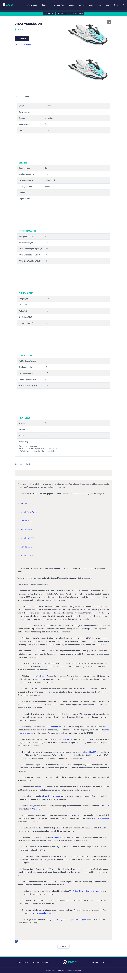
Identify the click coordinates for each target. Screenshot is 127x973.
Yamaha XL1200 (27, 547)
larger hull (59, 641)
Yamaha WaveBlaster (29, 512)
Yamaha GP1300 (27, 538)
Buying (81, 5)
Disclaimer (94, 962)
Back (64, 946)
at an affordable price (100, 818)
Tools (44, 5)
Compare (21, 39)
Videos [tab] (27, 96)
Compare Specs (49, 13)
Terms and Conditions (41, 962)
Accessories (104, 5)
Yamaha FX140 (27, 503)
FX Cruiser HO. (34, 809)
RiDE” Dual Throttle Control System (84, 891)
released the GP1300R (51, 796)
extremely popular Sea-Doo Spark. (45, 913)
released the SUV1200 (92, 752)
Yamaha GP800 (27, 521)
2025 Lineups (32, 5)
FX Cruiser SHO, (57, 837)
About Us (106, 962)
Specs (71, 5)
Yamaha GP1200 (27, 529)
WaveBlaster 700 (43, 676)
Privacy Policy (22, 962)
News (116, 5)
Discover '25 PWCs (63, 13)
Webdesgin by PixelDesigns (74, 970)
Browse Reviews (78, 13)
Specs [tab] (18, 96)
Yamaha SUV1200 (28, 556)
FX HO (107, 806)
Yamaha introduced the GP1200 (55, 727)
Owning (91, 5)
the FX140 (42, 787)
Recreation (27, 44)
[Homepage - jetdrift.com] (7, 4)
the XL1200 (66, 739)
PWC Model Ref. (57, 5)
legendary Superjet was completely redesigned (67, 919)
